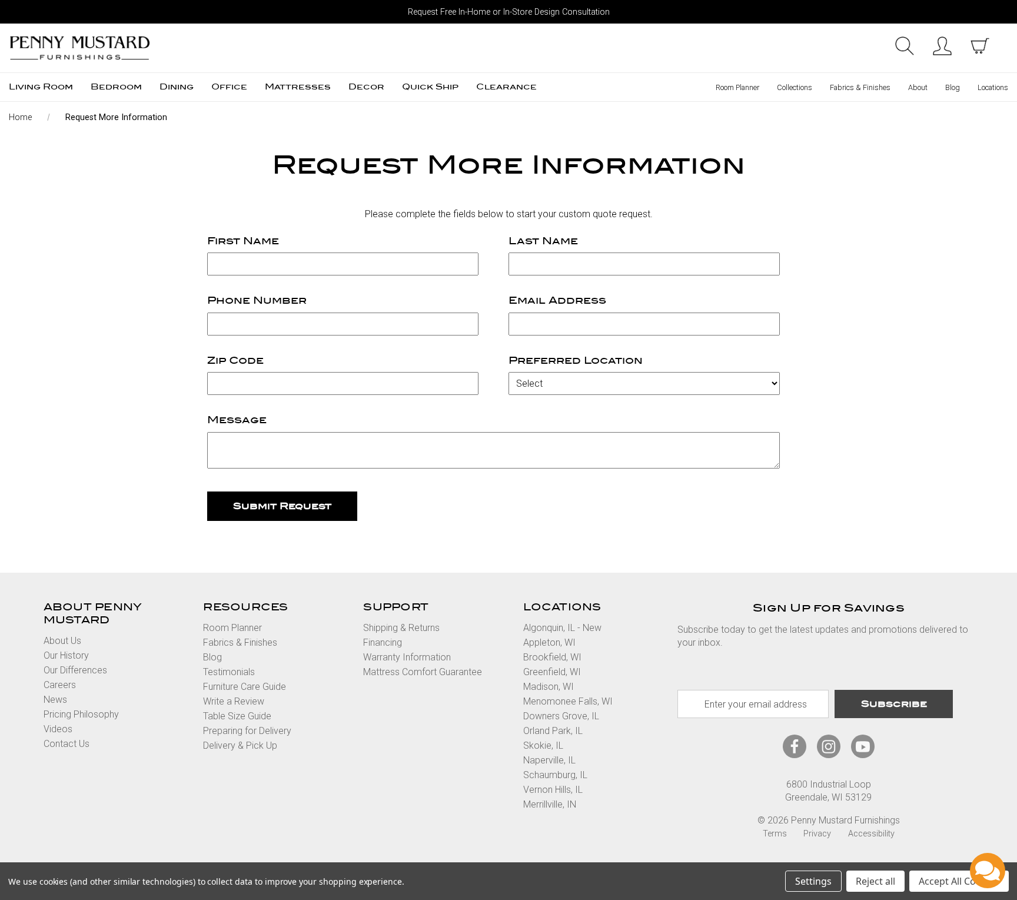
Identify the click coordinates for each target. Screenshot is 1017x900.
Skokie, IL (543, 745)
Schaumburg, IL (555, 775)
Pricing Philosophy (81, 714)
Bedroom (116, 86)
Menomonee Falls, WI (568, 701)
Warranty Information (407, 657)
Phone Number (257, 300)
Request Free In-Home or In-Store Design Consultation (509, 12)
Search (904, 45)
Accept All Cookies (959, 881)
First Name (243, 241)
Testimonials (229, 672)
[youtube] (863, 746)
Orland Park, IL (553, 730)
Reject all (875, 881)
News (55, 699)
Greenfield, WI (552, 672)
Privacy (817, 834)
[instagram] (829, 746)
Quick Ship (430, 86)
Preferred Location (575, 360)
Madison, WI (548, 686)
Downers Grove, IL (561, 716)
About (918, 87)
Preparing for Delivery (247, 730)
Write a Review (233, 701)
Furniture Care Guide (244, 686)
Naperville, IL (549, 760)
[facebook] (794, 746)
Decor (366, 86)
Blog (952, 87)
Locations (993, 87)
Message (237, 420)
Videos (58, 729)
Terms (775, 834)
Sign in (942, 45)
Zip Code (235, 360)
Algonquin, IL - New (562, 627)
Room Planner (737, 87)
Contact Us (66, 743)
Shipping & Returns (401, 627)
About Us (62, 640)
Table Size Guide (237, 716)
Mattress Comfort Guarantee (422, 672)
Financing (382, 642)
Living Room (41, 86)
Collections (794, 87)
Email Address (557, 300)
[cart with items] (980, 45)
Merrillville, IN (549, 804)
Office (229, 86)
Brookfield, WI (552, 657)
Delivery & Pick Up (240, 745)
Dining (176, 86)
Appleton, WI (549, 642)
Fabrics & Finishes (860, 87)
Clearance (506, 86)
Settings (813, 881)
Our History (66, 655)
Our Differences (75, 670)
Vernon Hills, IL (553, 789)
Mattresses (298, 86)
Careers (60, 684)
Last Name (543, 241)
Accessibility (871, 834)
